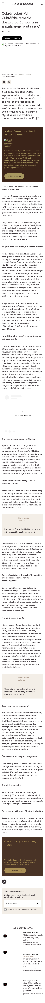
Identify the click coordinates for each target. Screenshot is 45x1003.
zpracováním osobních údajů (28, 909)
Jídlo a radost (22, 4)
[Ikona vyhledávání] (42, 4)
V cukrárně (15, 158)
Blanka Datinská (25, 74)
